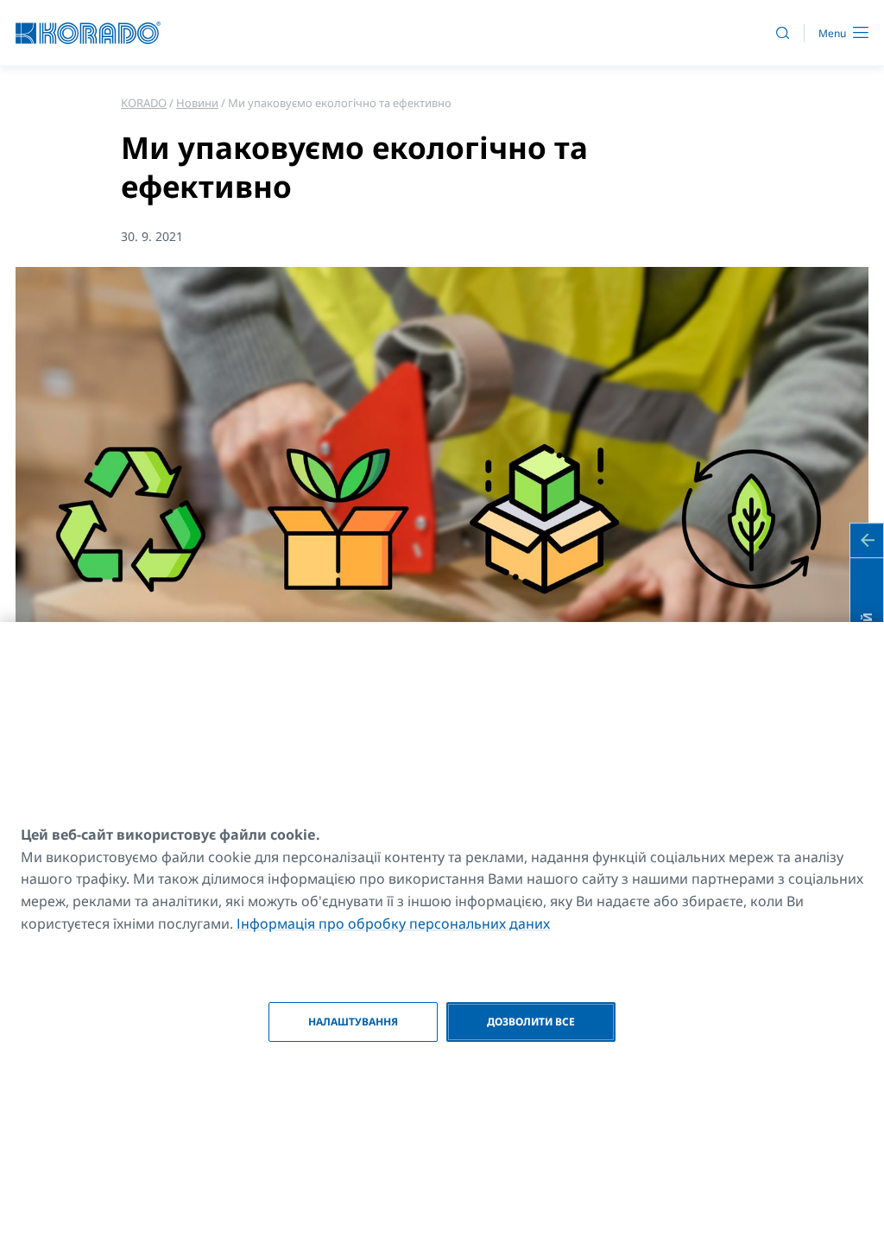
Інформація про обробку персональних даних (393, 923)
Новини (197, 103)
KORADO (144, 103)
